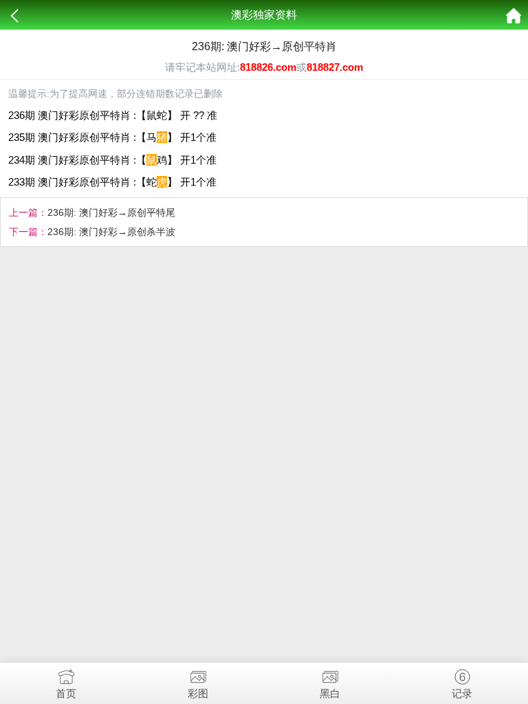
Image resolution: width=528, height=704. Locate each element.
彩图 (198, 693)
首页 (66, 693)
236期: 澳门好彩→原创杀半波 (111, 231)
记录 (462, 693)
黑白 (330, 693)
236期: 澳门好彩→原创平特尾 (111, 212)
